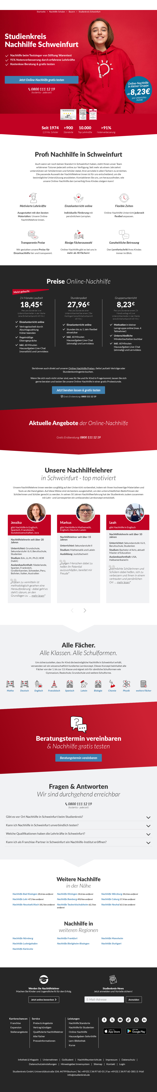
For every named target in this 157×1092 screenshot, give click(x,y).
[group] (29, 552)
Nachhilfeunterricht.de (89, 1059)
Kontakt (110, 1064)
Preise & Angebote (43, 1023)
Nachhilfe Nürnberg (23, 938)
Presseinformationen (44, 1040)
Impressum (111, 1059)
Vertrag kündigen (42, 1027)
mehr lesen (38, 595)
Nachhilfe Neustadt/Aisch (26, 904)
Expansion (15, 1027)
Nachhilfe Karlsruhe (23, 948)
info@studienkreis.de (78, 1074)
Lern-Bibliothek (77, 1040)
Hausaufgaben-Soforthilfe (82, 1036)
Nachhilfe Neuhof (110, 904)
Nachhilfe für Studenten (81, 1027)
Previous (72, 610)
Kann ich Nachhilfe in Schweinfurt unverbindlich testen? (42, 825)
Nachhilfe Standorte (79, 1023)
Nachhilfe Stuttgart (111, 943)
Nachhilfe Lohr (20, 899)
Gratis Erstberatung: (79, 396)
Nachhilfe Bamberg (67, 899)
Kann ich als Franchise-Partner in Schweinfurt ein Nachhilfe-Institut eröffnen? (56, 842)
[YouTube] (120, 1020)
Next (84, 610)
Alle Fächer (39, 1036)
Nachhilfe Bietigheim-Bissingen (73, 943)
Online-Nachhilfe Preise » (82, 368)
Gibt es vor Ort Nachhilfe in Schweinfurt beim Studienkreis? (44, 816)
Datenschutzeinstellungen (43, 1064)
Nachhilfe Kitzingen (67, 893)
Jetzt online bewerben (42, 999)
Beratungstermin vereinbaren (78, 758)
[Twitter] (112, 1020)
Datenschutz (128, 1059)
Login (122, 1064)
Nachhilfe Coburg (110, 899)
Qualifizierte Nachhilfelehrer (48, 1031)
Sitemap (98, 1064)
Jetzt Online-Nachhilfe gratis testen (41, 80)
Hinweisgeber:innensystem (75, 1064)
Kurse (72, 1045)
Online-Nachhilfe (78, 1031)
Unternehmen (50, 1059)
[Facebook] (104, 1020)
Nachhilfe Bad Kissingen (25, 893)
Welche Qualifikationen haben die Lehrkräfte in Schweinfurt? (45, 833)
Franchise (15, 1023)
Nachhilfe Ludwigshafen (25, 943)
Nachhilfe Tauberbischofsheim (73, 904)
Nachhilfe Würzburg (112, 893)
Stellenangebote (19, 1031)
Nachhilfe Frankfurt (67, 938)
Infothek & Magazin (28, 1059)
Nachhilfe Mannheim (112, 938)
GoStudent (67, 1059)
